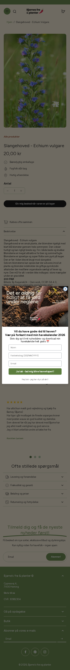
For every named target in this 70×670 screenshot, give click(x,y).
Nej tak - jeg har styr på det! (35, 379)
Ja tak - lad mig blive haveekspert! (35, 371)
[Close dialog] (65, 289)
